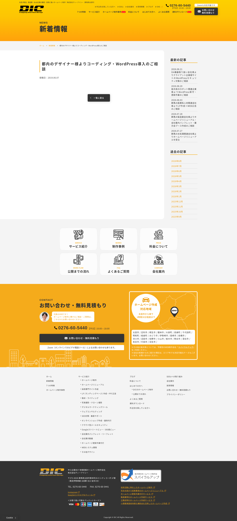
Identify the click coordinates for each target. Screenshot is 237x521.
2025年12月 (177, 201)
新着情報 (50, 381)
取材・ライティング (90, 398)
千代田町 (186, 332)
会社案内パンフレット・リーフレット (97, 434)
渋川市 (136, 338)
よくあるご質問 (136, 399)
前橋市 (181, 335)
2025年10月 (177, 211)
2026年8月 (176, 160)
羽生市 (152, 341)
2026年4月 (176, 181)
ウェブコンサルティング (92, 411)
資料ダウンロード (179, 11)
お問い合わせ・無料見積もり (179, 390)
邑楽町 (177, 332)
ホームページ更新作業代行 (93, 443)
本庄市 (136, 341)
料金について (133, 11)
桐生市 (152, 332)
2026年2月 (176, 191)
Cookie (9, 517)
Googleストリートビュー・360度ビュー (99, 429)
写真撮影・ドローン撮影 (92, 402)
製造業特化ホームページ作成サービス (137, 497)
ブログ (150, 6)
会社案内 (130, 6)
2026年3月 (176, 186)
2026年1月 (176, 196)
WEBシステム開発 (89, 447)
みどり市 (153, 335)
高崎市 (173, 335)
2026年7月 (176, 166)
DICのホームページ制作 (143, 389)
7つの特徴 (81, 11)
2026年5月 (176, 176)
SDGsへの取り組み (175, 376)
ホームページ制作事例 (112, 11)
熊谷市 (177, 338)
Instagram (72, 492)
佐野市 (152, 338)
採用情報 (141, 6)
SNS (158, 6)
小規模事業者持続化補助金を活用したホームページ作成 (144, 503)
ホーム (49, 376)
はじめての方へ (148, 11)
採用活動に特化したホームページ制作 (137, 487)
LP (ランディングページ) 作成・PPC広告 (99, 393)
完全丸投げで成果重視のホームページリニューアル (142, 490)
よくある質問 (163, 11)
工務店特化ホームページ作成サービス (137, 500)
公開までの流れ (139, 394)
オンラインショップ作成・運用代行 (96, 420)
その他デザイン (88, 452)
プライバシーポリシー (176, 394)
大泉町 (169, 332)
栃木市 (169, 338)
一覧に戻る (99, 97)
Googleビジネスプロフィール (80, 495)
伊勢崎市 (164, 335)
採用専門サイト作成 (90, 389)
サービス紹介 (94, 11)
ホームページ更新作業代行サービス (136, 494)
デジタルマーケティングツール (95, 407)
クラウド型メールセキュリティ (95, 425)
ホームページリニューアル (93, 384)
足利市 (144, 332)
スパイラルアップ (185, 347)
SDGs (121, 6)
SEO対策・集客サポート (92, 416)
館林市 (161, 332)
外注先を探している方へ (105, 6)
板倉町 (144, 335)
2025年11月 (177, 206)
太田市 (136, 332)
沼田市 (144, 338)
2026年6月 (176, 171)
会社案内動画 (87, 438)
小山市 (161, 338)
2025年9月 (176, 216)
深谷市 (185, 338)
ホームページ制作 (89, 380)
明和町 (136, 335)
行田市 (144, 341)
